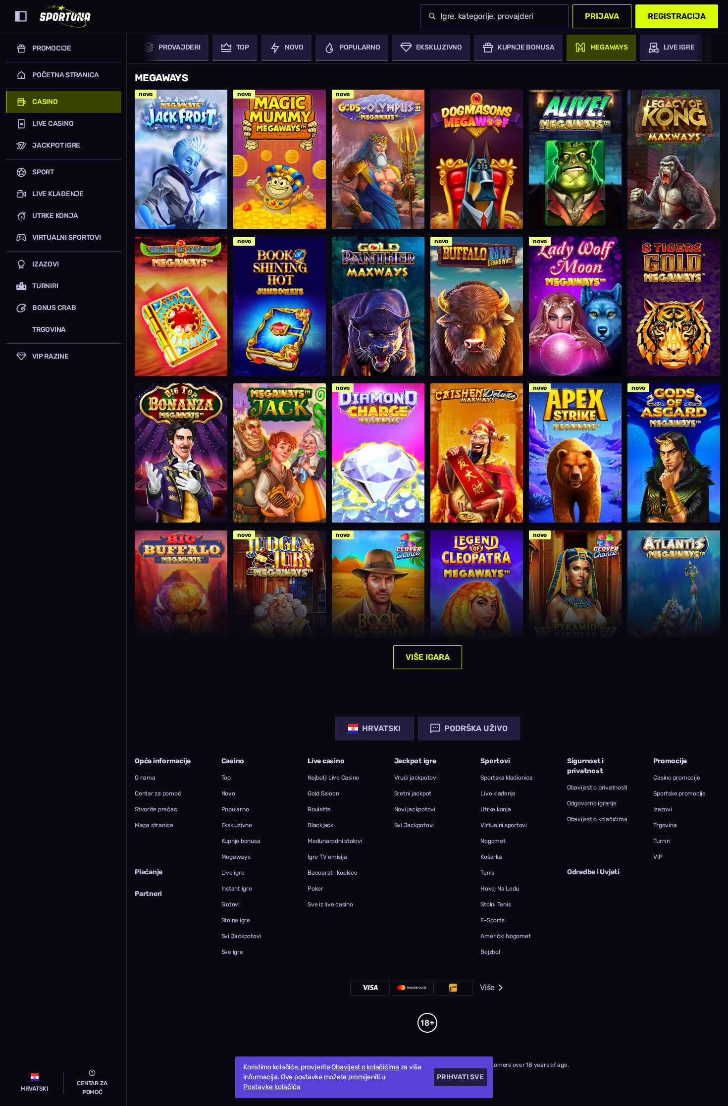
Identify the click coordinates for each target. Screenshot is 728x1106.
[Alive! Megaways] (575, 159)
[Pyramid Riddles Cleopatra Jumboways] (575, 600)
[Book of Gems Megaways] (181, 306)
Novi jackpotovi (414, 809)
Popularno (235, 809)
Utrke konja (495, 809)
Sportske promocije (679, 793)
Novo (228, 793)
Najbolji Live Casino (333, 777)
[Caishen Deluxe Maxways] (476, 453)
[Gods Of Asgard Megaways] (673, 453)
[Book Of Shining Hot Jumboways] (279, 306)
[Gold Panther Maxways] (378, 306)
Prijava (602, 16)
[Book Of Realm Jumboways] (378, 600)
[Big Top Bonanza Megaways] (181, 453)
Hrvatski (381, 728)
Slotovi (230, 904)
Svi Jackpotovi (241, 936)
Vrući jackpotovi (416, 777)
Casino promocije (676, 777)
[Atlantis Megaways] (673, 600)
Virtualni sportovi (503, 825)
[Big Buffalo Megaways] (181, 600)
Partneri (148, 894)
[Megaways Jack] (279, 453)
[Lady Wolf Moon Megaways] (575, 306)
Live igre (233, 872)
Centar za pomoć (158, 793)
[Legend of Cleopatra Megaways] (476, 600)
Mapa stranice (154, 825)
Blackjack (320, 825)
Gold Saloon (323, 793)
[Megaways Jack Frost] (181, 159)
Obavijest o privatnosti (597, 787)
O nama (145, 777)
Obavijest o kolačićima (597, 819)
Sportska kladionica (506, 777)
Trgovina (664, 825)
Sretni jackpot (413, 793)
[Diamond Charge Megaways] (378, 453)
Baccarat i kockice (333, 872)
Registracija (677, 16)
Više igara (428, 657)
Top (226, 777)
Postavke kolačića (272, 1087)
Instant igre (236, 888)
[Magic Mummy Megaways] (279, 159)
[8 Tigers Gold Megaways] (673, 306)
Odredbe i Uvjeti (593, 872)
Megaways (236, 856)
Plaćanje (148, 872)
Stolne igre (235, 920)
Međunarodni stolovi (335, 841)
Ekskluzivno (236, 825)
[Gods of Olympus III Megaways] (378, 159)
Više (487, 987)
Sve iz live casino (330, 904)
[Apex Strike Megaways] (575, 453)
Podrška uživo (476, 728)
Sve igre (232, 951)
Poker (315, 888)
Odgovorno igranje (592, 803)
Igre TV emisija (327, 856)
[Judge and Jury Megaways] (279, 600)
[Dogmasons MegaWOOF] (476, 159)
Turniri (661, 841)
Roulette (319, 809)
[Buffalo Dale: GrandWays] (476, 306)
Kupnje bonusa (240, 841)
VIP (657, 856)
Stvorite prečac (156, 809)
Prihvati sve (460, 1077)
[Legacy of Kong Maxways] (673, 159)
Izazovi (662, 809)
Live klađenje (498, 793)
